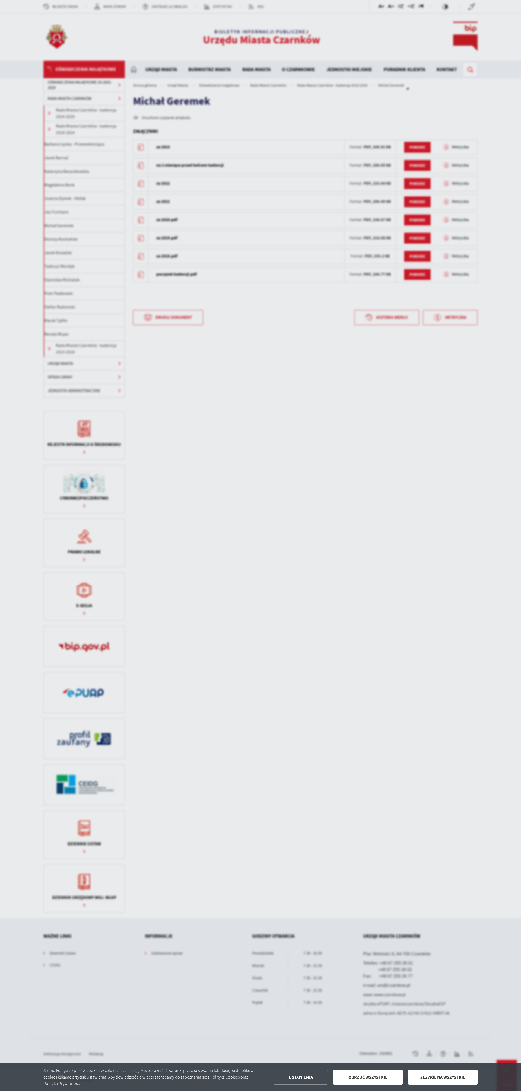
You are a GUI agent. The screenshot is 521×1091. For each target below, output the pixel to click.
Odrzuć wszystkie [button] (367, 1077)
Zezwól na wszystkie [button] (442, 1077)
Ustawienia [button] (301, 1077)
